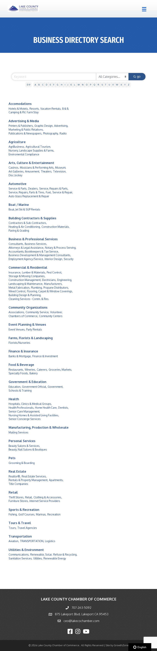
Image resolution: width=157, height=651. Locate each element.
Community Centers (50, 316)
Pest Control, (54, 272)
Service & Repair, (62, 192)
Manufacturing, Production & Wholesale (39, 427)
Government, (55, 386)
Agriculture (17, 142)
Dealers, (33, 188)
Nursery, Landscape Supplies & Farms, (31, 150)
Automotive (17, 184)
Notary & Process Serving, (60, 247)
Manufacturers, (53, 283)
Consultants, (16, 243)
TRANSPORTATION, (32, 541)
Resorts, (34, 108)
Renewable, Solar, (41, 554)
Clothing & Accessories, (48, 497)
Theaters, (46, 171)
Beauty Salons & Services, (24, 445)
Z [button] (128, 84)
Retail (13, 492)
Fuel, (49, 192)
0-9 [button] (28, 84)
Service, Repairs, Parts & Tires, (27, 192)
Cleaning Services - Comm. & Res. (29, 299)
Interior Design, (54, 259)
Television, (59, 171)
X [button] (121, 84)
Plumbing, (37, 287)
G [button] (57, 84)
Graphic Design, (43, 125)
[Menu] (144, 9)
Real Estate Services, (34, 476)
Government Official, (34, 386)
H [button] (61, 84)
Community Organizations (28, 307)
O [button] (87, 84)
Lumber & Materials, (34, 272)
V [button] (113, 84)
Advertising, (61, 125)
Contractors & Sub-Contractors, (28, 222)
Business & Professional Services (33, 239)
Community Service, (37, 312)
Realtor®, (15, 476)
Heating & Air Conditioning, (25, 226)
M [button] (79, 84)
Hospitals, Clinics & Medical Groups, (30, 403)
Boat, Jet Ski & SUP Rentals (24, 209)
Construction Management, (25, 280)
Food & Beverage (21, 365)
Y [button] (125, 84)
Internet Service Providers (44, 501)
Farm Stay (33, 112)
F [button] (53, 84)
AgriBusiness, (17, 146)
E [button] (50, 84)
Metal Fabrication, (19, 287)
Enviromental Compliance (24, 154)
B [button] (39, 84)
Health (14, 399)
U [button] (109, 84)
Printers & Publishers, (21, 125)
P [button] (90, 84)
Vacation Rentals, (50, 108)
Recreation (54, 514)
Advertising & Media (24, 121)
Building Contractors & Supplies (32, 218)
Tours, (12, 527)
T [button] (105, 84)
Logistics (50, 541)
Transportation (20, 536)
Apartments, (56, 480)
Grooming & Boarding (22, 463)
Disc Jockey (15, 175)
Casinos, (14, 167)
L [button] (74, 84)
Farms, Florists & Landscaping (31, 338)
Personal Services (22, 441)
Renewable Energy (54, 558)
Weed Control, (17, 291)
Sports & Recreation (24, 510)
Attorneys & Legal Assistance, (26, 247)
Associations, (17, 312)
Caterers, (42, 369)
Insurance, (15, 272)
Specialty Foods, (19, 373)
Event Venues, (17, 329)
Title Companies (18, 483)
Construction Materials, (56, 226)
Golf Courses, (26, 514)
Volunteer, (56, 312)
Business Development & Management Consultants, (40, 255)
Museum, (60, 167)
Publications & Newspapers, (25, 133)
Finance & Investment (45, 356)
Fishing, (13, 514)
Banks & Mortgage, (20, 356)
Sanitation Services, (20, 558)
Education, (15, 386)
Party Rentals (34, 329)
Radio (63, 133)
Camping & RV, (17, 112)
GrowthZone (121, 645)
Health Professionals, (21, 407)
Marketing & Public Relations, (26, 129)
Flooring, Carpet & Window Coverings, (50, 291)
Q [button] (94, 84)
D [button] (46, 84)
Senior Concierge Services (25, 419)
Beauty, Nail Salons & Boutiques (28, 449)
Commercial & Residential (28, 267)
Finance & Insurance (23, 351)
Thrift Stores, (16, 497)
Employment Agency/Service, (26, 259)
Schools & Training (20, 390)
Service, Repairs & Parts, (53, 188)
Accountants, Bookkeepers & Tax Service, (34, 251)
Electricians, (49, 280)
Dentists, (63, 407)
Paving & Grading (19, 230)
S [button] (102, 84)
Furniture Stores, (19, 501)
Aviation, (14, 541)
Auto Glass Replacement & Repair (29, 196)
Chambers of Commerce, (23, 316)
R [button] (98, 84)
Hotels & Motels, (19, 108)
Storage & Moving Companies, (27, 276)
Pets (12, 458)
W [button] (117, 84)
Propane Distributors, (56, 287)
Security (69, 259)
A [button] (35, 84)
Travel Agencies (27, 527)
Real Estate (17, 471)
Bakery (33, 373)
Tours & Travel (20, 523)
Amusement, (32, 171)
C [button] (42, 84)
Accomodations (20, 104)
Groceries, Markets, (60, 369)
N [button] (82, 84)
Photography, (51, 133)
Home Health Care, (46, 407)
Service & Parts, (18, 188)
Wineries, (30, 369)
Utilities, (38, 558)
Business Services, (36, 243)
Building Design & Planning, (25, 295)
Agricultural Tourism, (38, 146)
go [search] (139, 76)
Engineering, (64, 280)
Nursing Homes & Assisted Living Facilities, (34, 415)
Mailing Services (18, 432)
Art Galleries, (16, 171)
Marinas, (41, 514)
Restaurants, (16, 369)
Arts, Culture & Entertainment (31, 163)
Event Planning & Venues (27, 324)
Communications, (19, 554)
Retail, (29, 497)
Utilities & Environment (26, 550)
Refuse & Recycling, (65, 554)
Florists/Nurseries (19, 342)
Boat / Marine (19, 205)
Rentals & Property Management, (28, 480)
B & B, (65, 108)
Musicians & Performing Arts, (37, 167)
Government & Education (27, 382)
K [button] (71, 84)
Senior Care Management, (24, 411)
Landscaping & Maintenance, (26, 283)
